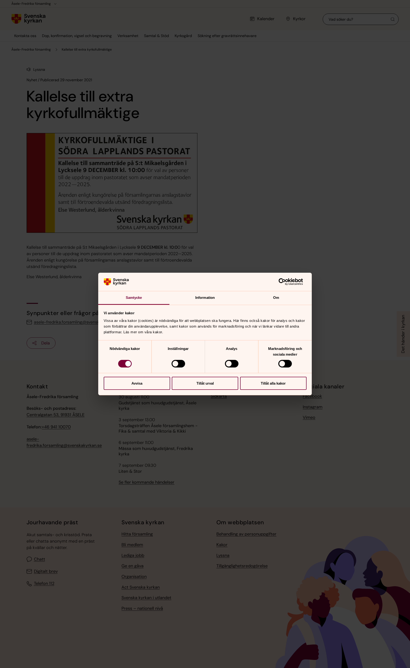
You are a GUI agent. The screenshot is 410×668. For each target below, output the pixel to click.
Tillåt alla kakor (273, 383)
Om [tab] (276, 298)
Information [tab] (205, 298)
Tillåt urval (205, 383)
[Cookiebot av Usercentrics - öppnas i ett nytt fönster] (286, 281)
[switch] (178, 363)
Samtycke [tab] (134, 298)
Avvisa (136, 383)
